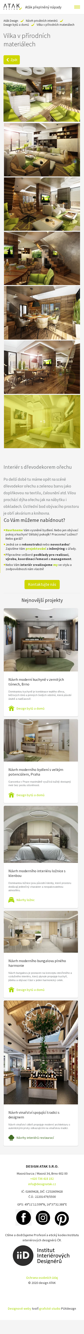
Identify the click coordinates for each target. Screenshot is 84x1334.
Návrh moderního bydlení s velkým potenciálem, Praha (35, 772)
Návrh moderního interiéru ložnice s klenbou (37, 873)
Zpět (14, 60)
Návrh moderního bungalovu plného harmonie (37, 963)
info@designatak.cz (42, 1184)
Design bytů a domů (16, 25)
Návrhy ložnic (26, 900)
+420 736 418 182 (42, 1178)
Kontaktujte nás (42, 584)
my (55, 565)
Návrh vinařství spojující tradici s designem (34, 1114)
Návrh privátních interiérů (42, 21)
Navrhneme (14, 530)
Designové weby (19, 1308)
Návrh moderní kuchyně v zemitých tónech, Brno (36, 681)
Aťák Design (11, 21)
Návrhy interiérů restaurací (35, 1138)
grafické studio (49, 1308)
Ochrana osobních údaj (42, 1277)
